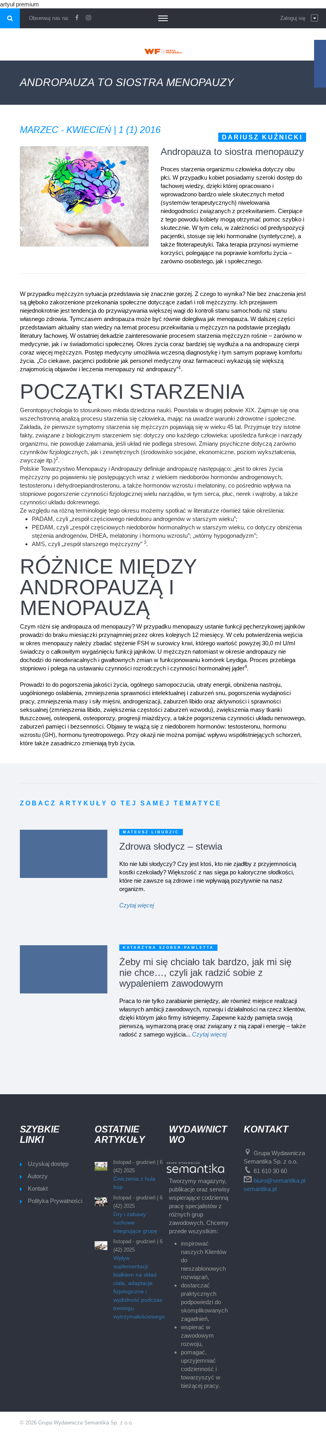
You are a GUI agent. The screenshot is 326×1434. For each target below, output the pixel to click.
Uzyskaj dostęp (48, 1163)
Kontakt (38, 1188)
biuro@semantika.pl (279, 1180)
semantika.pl (260, 1188)
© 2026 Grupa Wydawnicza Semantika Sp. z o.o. (76, 1423)
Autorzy (37, 1176)
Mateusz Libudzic (151, 832)
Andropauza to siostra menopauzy (232, 151)
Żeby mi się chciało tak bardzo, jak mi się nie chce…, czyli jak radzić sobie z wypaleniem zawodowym (205, 972)
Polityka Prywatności (55, 1200)
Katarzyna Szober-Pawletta (168, 948)
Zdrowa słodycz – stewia (170, 846)
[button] (299, 18)
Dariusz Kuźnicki (262, 137)
